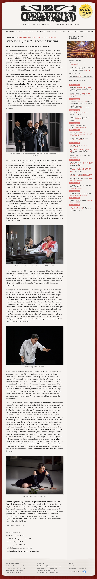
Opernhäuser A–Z (42, 568)
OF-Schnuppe (73, 31)
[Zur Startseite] (48, 13)
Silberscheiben (42, 570)
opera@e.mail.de (17, 572)
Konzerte (50, 566)
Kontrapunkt (52, 31)
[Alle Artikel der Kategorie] (81, 49)
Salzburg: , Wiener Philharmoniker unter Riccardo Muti (81, 102)
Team (81, 31)
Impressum (72, 568)
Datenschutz (82, 568)
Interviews (57, 566)
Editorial (10, 31)
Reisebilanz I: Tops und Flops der (80, 156)
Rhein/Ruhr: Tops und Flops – (81, 179)
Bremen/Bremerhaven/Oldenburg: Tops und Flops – (80, 186)
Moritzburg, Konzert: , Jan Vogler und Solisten (81, 163)
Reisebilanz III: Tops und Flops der (78, 126)
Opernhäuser (28, 31)
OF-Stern (62, 31)
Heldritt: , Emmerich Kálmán (79, 113)
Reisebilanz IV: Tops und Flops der (79, 107)
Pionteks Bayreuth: (79, 146)
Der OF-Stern (52, 570)
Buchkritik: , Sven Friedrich (80, 169)
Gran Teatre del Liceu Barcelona (44, 38)
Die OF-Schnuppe (42, 572)
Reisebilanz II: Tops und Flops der (79, 139)
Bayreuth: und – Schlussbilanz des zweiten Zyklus (81, 208)
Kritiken (18, 31)
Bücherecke (53, 568)
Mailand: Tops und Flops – (81, 201)
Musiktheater (24, 38)
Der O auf (76, 572)
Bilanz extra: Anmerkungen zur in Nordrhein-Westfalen (79, 118)
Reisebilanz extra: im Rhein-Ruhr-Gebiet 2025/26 (80, 95)
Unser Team (73, 566)
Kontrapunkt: (81, 134)
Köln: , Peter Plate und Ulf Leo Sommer (79, 151)
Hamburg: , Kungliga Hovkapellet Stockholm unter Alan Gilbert (81, 89)
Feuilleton (40, 31)
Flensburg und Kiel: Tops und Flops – (81, 194)
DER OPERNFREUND (12, 563)
